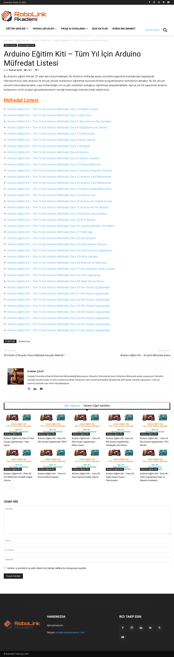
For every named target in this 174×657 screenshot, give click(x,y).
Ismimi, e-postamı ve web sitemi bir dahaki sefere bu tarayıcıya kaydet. (46, 568)
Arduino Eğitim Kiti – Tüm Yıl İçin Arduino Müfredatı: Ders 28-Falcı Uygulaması (54, 275)
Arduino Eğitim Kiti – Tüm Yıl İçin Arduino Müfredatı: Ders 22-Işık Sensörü (52, 238)
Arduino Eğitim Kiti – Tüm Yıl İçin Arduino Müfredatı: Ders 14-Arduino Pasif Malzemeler (59, 189)
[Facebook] (149, 2)
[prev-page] (6, 487)
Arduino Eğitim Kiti (41, 40)
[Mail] (150, 627)
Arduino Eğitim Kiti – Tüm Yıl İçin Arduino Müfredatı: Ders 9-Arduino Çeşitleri (53, 158)
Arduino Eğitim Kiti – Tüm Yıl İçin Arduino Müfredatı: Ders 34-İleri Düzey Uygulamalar (58, 311)
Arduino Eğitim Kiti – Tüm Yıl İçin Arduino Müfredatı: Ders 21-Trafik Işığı (50, 232)
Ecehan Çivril (15, 70)
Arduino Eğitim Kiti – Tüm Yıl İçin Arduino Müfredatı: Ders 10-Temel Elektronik (54, 164)
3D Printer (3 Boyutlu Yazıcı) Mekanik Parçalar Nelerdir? (34, 355)
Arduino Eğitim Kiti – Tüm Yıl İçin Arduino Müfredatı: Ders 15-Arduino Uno (51, 195)
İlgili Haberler (72, 405)
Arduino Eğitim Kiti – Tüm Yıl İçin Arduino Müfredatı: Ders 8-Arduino (48, 152)
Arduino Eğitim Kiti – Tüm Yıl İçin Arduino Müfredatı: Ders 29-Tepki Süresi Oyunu (55, 281)
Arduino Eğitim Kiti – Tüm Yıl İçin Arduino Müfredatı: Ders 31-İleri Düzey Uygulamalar (58, 293)
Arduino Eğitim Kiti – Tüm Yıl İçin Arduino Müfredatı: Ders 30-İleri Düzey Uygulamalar (58, 287)
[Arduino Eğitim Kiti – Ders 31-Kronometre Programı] (53, 460)
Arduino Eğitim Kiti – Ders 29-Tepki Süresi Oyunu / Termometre (120, 477)
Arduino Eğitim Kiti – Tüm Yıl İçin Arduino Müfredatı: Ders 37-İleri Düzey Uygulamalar (58, 330)
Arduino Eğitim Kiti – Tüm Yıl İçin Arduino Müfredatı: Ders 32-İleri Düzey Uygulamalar (58, 299)
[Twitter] (159, 2)
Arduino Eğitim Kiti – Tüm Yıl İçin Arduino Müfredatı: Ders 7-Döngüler (49, 146)
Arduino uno (24, 341)
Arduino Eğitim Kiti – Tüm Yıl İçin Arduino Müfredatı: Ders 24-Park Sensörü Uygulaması (60, 250)
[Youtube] (168, 2)
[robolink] (24, 16)
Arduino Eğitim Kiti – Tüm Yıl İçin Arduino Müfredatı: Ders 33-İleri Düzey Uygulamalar (58, 305)
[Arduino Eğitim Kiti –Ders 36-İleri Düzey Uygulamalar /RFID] (53, 425)
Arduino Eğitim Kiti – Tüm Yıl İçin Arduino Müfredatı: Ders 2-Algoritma (49, 115)
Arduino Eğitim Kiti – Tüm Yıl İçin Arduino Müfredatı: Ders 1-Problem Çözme (52, 109)
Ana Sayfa (8, 40)
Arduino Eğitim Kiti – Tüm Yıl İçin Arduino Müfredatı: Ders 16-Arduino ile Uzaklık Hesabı (59, 201)
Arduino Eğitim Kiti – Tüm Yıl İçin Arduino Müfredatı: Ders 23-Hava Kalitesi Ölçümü (57, 244)
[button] (157, 30)
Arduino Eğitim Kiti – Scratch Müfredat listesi (145, 355)
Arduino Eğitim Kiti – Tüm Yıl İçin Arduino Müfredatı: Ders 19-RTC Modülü (51, 219)
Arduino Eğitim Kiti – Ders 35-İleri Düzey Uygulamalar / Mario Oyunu (86, 441)
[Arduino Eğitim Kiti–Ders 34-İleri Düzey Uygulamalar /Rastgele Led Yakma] (121, 425)
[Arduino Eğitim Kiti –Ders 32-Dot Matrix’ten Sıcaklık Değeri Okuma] (19, 460)
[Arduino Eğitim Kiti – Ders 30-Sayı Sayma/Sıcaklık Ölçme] (87, 460)
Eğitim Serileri (22, 40)
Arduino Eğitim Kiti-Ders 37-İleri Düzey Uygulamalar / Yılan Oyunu (19, 441)
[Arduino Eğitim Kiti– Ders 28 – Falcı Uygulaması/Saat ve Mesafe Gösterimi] (155, 460)
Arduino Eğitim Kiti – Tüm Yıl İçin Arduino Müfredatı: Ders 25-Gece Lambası (52, 256)
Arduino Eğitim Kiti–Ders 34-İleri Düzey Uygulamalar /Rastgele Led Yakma (119, 441)
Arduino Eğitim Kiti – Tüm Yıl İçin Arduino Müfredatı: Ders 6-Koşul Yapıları (51, 139)
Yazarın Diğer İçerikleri (96, 405)
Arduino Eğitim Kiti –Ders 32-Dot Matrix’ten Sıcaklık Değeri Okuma (18, 477)
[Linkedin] (36, 389)
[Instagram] (154, 2)
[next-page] (11, 487)
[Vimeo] (164, 2)
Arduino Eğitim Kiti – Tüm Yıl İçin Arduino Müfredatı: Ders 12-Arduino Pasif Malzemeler (59, 176)
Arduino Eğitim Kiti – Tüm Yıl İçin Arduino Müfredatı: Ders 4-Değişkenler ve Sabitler (57, 127)
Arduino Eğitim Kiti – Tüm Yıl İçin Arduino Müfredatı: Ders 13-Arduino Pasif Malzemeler (59, 182)
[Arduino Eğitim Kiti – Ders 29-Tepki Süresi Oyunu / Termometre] (121, 460)
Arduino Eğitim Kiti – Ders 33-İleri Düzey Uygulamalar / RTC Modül (154, 441)
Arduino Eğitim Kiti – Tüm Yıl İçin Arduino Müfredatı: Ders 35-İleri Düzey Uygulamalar (58, 318)
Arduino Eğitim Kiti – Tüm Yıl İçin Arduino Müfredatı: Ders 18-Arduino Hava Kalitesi (57, 213)
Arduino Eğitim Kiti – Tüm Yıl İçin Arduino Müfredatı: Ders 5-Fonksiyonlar (51, 133)
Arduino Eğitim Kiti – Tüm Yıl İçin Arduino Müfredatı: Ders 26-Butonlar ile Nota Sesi (57, 262)
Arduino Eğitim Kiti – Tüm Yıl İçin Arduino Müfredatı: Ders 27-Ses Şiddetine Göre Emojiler (61, 268)
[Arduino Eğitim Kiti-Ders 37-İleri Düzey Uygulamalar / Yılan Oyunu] (19, 425)
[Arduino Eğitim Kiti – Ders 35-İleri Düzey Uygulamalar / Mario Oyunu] (87, 425)
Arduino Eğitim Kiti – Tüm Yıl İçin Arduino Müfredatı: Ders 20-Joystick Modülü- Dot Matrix (61, 225)
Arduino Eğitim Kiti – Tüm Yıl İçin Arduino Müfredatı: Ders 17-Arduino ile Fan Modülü (57, 207)
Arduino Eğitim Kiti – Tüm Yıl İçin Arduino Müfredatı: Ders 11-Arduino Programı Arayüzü (59, 170)
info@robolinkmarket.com (70, 632)
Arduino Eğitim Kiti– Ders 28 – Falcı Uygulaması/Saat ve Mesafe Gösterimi (154, 477)
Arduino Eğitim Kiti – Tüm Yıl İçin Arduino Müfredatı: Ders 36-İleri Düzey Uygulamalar (58, 324)
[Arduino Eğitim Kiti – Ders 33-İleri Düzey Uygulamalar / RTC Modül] (155, 425)
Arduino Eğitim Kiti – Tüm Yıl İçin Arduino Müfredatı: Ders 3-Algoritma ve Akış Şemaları (59, 121)
